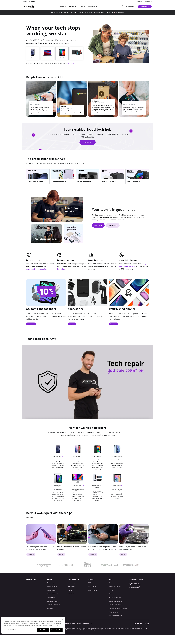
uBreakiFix (32, 1)
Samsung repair (77, 456)
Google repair (97, 456)
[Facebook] (141, 623)
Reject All (42, 630)
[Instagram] (135, 623)
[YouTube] (144, 623)
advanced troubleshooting (36, 269)
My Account (148, 1)
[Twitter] (138, 623)
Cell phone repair (116, 456)
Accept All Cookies (56, 630)
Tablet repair (116, 486)
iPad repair (57, 486)
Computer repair (77, 486)
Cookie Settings (12, 630)
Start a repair (72, 63)
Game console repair (96, 486)
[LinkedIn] (148, 623)
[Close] (62, 619)
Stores (140, 1)
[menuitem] (63, 6)
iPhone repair (57, 456)
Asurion (25, 1)
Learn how (61, 269)
